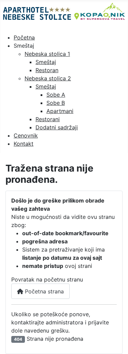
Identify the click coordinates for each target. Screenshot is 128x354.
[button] (24, 45)
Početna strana (43, 291)
